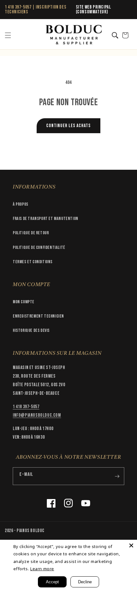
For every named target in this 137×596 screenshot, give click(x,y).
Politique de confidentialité (39, 247)
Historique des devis (31, 330)
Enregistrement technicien (38, 316)
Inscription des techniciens (35, 9)
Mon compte (23, 302)
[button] (8, 35)
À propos (20, 204)
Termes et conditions (33, 261)
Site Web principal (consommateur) (93, 9)
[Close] (131, 545)
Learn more (42, 569)
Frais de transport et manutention (45, 218)
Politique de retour (31, 233)
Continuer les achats (68, 126)
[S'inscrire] (117, 476)
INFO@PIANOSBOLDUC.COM (37, 415)
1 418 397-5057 (18, 7)
